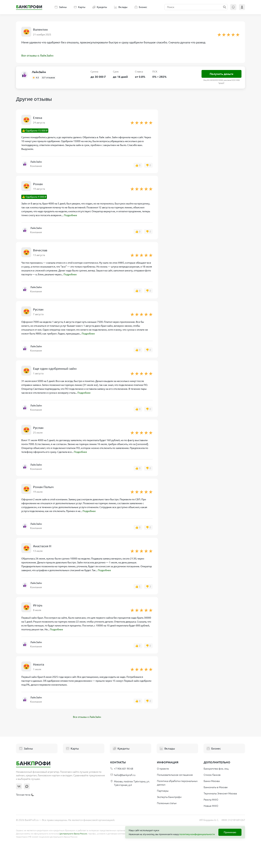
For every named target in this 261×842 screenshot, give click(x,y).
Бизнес (143, 7)
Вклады (122, 7)
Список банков (212, 774)
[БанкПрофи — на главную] (29, 7)
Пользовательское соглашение (175, 774)
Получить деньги (221, 73)
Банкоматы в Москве (216, 787)
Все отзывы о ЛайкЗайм (37, 55)
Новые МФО (211, 805)
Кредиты (102, 7)
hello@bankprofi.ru (124, 775)
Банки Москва (212, 781)
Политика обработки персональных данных (177, 783)
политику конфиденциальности (197, 834)
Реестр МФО (211, 799)
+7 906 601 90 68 (123, 768)
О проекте (163, 768)
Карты (81, 7)
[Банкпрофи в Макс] (27, 786)
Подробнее (70, 215)
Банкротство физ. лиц (216, 768)
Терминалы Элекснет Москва (220, 793)
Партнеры (162, 790)
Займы (63, 7)
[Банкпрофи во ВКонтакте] (19, 786)
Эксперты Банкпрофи (169, 797)
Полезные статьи (166, 803)
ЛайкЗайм (39, 72)
